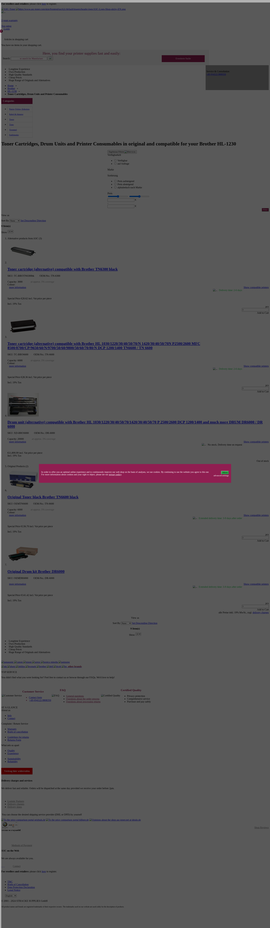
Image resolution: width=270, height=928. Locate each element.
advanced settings (221, 475)
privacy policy (115, 474)
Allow (225, 472)
